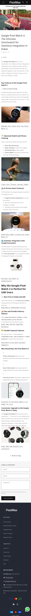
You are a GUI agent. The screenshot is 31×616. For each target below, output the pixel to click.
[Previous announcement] (3, 7)
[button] (3, 2)
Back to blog (16, 456)
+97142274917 (9, 577)
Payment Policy (7, 537)
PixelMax (17, 615)
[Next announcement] (28, 7)
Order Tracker (7, 556)
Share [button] (4, 57)
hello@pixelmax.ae (10, 581)
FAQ (4, 564)
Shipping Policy (7, 529)
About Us (6, 548)
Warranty (6, 560)
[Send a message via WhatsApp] (27, 609)
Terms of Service (7, 533)
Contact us (6, 552)
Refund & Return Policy (9, 525)
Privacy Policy (7, 522)
